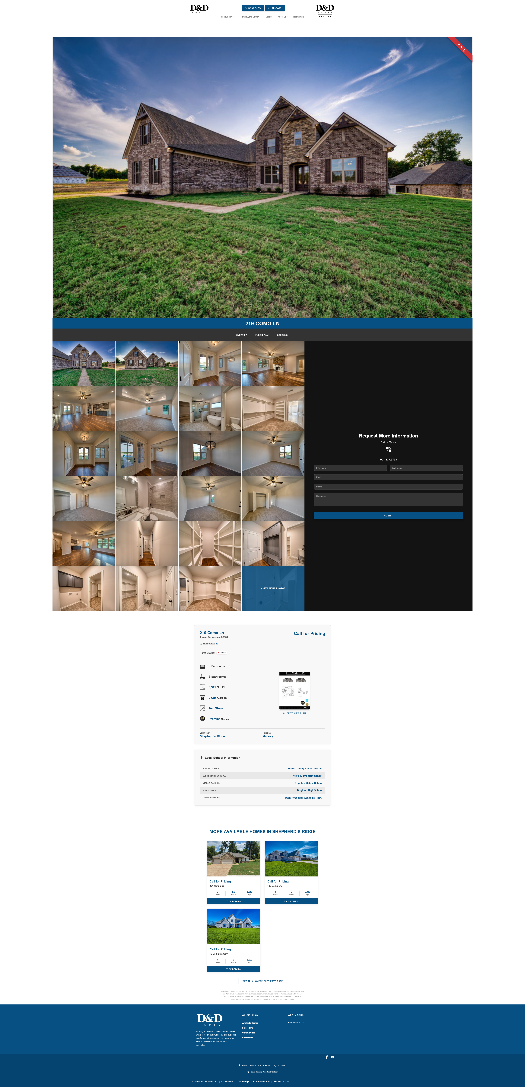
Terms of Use (281, 1081)
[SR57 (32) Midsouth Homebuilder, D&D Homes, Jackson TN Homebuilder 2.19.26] (210, 543)
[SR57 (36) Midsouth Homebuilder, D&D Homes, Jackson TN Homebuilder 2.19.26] (273, 408)
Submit (388, 515)
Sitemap (244, 1081)
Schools (282, 335)
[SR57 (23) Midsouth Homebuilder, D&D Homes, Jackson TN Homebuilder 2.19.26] (273, 363)
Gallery (269, 16)
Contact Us (247, 1037)
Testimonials (298, 16)
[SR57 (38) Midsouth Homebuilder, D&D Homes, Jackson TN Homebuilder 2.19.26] (273, 588)
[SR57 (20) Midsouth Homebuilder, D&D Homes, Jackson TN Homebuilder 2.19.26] (210, 363)
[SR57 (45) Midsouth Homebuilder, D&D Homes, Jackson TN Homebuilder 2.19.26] (147, 408)
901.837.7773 (254, 8)
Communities (248, 1032)
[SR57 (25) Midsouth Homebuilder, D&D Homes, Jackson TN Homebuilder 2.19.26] (273, 453)
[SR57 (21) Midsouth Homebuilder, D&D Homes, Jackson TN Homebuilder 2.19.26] (147, 453)
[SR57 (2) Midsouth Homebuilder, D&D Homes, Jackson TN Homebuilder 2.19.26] (147, 363)
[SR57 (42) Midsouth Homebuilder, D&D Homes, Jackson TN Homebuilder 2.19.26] (210, 408)
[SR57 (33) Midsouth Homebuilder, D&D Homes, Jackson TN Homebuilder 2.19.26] (273, 543)
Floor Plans (247, 1027)
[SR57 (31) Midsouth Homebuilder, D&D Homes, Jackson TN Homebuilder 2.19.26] (147, 543)
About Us (282, 16)
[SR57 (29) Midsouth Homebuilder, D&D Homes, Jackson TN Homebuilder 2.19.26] (273, 498)
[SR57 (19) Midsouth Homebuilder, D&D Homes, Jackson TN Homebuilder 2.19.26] (83, 453)
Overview (241, 335)
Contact (276, 7)
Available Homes (250, 1022)
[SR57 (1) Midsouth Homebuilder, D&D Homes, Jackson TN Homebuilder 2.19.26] (83, 363)
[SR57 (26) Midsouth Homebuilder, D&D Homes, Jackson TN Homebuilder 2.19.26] (83, 498)
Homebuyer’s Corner (250, 16)
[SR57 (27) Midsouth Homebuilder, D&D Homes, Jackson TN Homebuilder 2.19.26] (147, 498)
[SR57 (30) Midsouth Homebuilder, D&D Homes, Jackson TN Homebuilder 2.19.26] (83, 543)
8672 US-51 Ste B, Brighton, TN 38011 (264, 1065)
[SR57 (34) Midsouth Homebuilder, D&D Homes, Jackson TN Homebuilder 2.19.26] (83, 588)
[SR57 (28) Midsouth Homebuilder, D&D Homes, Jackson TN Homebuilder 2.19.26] (210, 498)
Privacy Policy (261, 1081)
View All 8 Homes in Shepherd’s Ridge (263, 981)
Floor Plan (262, 335)
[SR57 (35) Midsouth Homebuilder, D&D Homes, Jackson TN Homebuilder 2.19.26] (147, 588)
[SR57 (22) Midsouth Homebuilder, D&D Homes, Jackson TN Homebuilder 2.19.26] (210, 453)
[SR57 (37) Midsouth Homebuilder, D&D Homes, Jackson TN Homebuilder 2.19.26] (210, 588)
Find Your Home (227, 16)
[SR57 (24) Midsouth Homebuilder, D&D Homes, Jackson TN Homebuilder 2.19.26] (83, 408)
